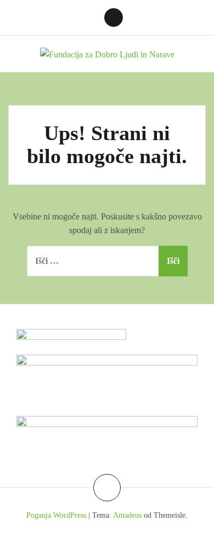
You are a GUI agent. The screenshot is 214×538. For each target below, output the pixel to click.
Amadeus (127, 515)
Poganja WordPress (56, 515)
